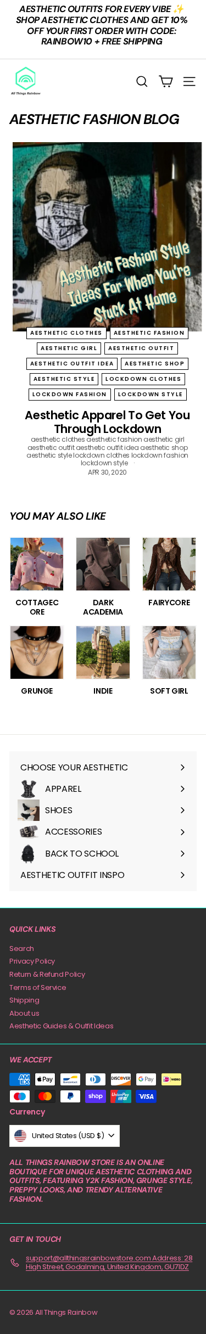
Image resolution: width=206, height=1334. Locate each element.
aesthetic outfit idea (72, 363)
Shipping (24, 1000)
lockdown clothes (143, 379)
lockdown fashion (69, 394)
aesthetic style (64, 379)
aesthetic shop (155, 363)
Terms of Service (37, 987)
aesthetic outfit (141, 348)
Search (21, 948)
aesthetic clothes (66, 333)
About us (24, 1013)
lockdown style (150, 394)
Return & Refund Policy (47, 974)
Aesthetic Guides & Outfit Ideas (61, 1026)
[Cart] (166, 81)
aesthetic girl (69, 348)
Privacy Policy (32, 961)
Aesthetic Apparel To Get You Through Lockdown (107, 422)
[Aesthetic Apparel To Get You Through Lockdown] (107, 236)
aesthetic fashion (149, 333)
